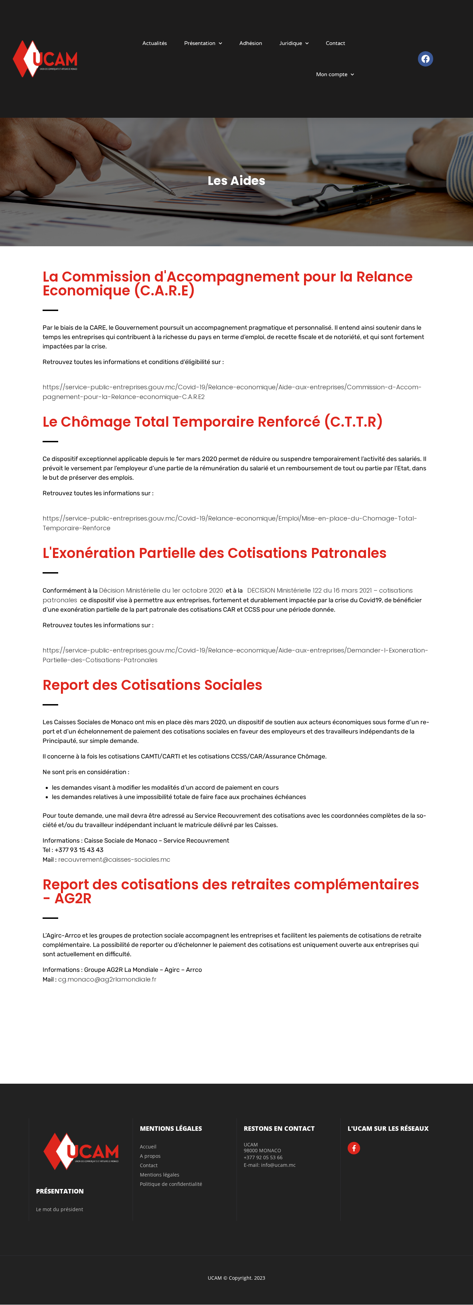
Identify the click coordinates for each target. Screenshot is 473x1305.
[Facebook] (425, 58)
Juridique (290, 43)
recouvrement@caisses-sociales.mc (114, 859)
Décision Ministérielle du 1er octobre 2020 (161, 590)
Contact (335, 43)
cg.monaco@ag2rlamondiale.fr (107, 979)
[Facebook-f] (354, 1148)
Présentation (199, 43)
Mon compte (331, 74)
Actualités (154, 43)
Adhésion (250, 43)
